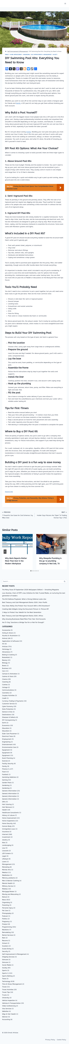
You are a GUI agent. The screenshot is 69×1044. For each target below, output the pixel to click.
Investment (6, 837)
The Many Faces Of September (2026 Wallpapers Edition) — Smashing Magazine (30, 590)
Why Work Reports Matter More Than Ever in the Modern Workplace (16, 561)
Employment (6, 739)
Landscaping (6, 845)
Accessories (6, 630)
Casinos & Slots (7, 676)
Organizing (26, 54)
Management (7, 864)
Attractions (6, 652)
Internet (5, 834)
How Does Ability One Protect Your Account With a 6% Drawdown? (26, 606)
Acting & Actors (7, 633)
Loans (4, 861)
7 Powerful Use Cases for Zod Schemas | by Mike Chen (17, 515)
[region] (23, 1030)
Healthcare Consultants (10, 812)
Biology (5, 663)
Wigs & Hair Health (9, 1014)
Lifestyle (5, 859)
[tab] (30, 570)
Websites (5, 1011)
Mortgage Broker (8, 891)
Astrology (5, 649)
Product (5, 924)
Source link (9, 492)
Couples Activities (8, 695)
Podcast (5, 916)
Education (5, 728)
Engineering (6, 742)
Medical (5, 872)
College (4, 687)
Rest (3, 938)
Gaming (5, 780)
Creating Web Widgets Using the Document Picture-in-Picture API (25, 609)
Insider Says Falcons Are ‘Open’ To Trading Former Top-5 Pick (52, 515)
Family (7, 54)
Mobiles (5, 889)
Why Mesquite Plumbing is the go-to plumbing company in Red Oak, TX (50, 561)
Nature (4, 897)
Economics (6, 725)
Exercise (5, 761)
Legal (4, 856)
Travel (4, 987)
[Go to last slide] (5, 551)
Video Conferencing (9, 1006)
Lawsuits (5, 851)
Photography (6, 913)
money (28, 132)
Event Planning (7, 758)
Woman (5, 1017)
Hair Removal (7, 807)
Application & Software (10, 641)
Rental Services (7, 935)
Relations (5, 930)
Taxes (4, 978)
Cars (3, 671)
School (4, 943)
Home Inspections (8, 821)
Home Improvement (16, 54)
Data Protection (7, 709)
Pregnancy (6, 921)
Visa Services (6, 1008)
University (5, 998)
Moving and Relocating (10, 894)
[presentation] (17, 544)
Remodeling (6, 932)
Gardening (5, 785)
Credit (4, 698)
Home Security (7, 823)
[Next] (64, 551)
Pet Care (5, 910)
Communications (8, 690)
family (18, 103)
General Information (9, 791)
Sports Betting (7, 976)
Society (55, 54)
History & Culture (8, 815)
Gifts (3, 802)
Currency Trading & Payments (12, 701)
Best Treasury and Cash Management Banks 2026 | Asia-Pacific (24, 602)
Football (5, 774)
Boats (4, 665)
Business (5, 668)
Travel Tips (6, 992)
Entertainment (7, 744)
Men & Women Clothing (10, 881)
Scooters (5, 946)
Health (4, 810)
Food (4, 772)
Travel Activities (7, 989)
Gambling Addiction (9, 777)
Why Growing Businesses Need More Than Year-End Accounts (24, 619)
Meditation (6, 875)
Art (3, 644)
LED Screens (6, 853)
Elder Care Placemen (9, 734)
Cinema (4, 679)
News (4, 900)
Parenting (5, 905)
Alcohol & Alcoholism (10, 635)
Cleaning (5, 682)
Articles (5, 646)
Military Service (7, 886)
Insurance (5, 831)
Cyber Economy (7, 706)
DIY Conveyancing (8, 720)
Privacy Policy (50, 1040)
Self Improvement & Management (41, 54)
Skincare (5, 959)
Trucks (4, 995)
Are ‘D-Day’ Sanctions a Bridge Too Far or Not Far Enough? (23, 622)
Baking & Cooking (8, 655)
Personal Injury (7, 908)
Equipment (6, 750)
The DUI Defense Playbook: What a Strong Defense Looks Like (24, 599)
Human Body (6, 826)
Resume (5, 940)
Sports (4, 970)
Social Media (6, 965)
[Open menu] (65, 3)
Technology (6, 981)
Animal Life (6, 638)
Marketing (5, 867)
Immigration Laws (8, 829)
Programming (7, 927)
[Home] (5, 51)
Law (3, 848)
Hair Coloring (7, 804)
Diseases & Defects (9, 717)
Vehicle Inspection (8, 1000)
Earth (4, 723)
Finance (5, 769)
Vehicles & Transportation (11, 1003)
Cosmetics (5, 693)
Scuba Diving (6, 949)
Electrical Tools (7, 736)
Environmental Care (9, 747)
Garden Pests (6, 782)
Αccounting (6, 1019)
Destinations (6, 714)
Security (5, 951)
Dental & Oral (7, 712)
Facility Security (7, 763)
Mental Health (7, 883)
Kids (3, 842)
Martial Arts (6, 870)
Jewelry (5, 840)
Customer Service (8, 704)
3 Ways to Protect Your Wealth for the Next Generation (21, 612)
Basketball (6, 657)
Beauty (4, 660)
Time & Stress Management (12, 984)
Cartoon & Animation (9, 674)
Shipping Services (8, 957)
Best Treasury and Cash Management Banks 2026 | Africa (22, 616)
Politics (4, 919)
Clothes (5, 684)
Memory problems (8, 878)
